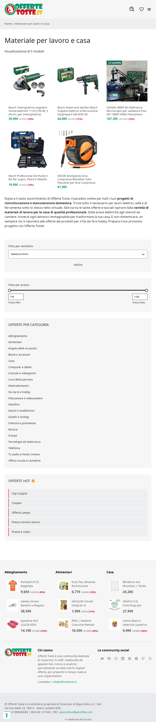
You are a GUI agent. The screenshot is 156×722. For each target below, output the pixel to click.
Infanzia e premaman (22, 423)
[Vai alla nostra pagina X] (150, 659)
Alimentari (15, 342)
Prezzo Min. (14, 302)
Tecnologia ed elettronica (24, 442)
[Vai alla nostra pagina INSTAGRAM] (116, 659)
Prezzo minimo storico (26, 522)
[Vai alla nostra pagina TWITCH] (143, 659)
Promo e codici (21, 532)
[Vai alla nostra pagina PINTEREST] (130, 659)
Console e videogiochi (22, 373)
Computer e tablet (20, 367)
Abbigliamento (17, 336)
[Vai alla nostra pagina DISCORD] (102, 659)
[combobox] (76, 254)
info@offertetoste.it (64, 682)
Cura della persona (20, 379)
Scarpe (12, 435)
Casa (11, 361)
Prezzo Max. (138, 302)
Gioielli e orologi (18, 417)
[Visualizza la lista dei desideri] (141, 9)
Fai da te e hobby (19, 392)
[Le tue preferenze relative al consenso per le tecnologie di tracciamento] (6, 715)
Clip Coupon (19, 493)
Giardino (13, 404)
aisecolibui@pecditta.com (76, 712)
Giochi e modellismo (21, 410)
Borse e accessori (19, 354)
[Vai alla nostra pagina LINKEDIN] (123, 659)
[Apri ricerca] (132, 9)
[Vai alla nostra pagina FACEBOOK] (109, 659)
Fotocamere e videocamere (25, 398)
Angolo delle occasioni (22, 348)
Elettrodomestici (18, 385)
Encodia (87, 719)
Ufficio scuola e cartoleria (24, 460)
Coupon (17, 503)
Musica (13, 429)
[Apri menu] (149, 9)
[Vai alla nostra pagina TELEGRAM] (136, 659)
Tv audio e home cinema (24, 454)
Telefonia (14, 448)
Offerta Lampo (21, 512)
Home (8, 23)
